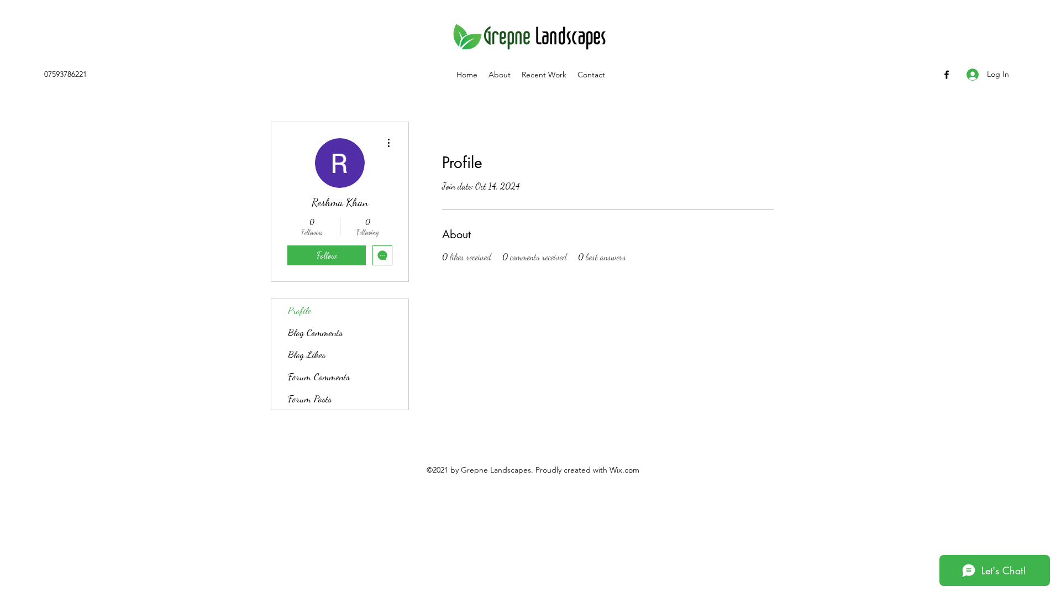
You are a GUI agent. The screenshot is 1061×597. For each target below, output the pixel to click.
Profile (299, 310)
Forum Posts (310, 398)
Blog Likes (306, 354)
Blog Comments (315, 332)
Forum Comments (319, 376)
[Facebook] (946, 74)
